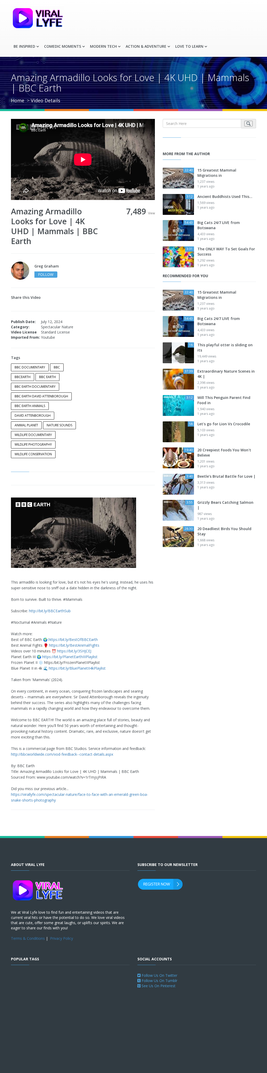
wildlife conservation (33, 454)
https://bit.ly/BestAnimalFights (74, 645)
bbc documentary (30, 367)
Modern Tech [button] (103, 46)
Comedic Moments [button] (62, 46)
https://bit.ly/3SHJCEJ (74, 650)
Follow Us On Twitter (159, 975)
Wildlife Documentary (33, 435)
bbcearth (23, 377)
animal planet (26, 425)
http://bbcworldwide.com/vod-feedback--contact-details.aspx (62, 754)
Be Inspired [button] (24, 46)
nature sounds (59, 425)
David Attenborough (33, 415)
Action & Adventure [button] (146, 46)
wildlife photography (33, 444)
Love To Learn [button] (189, 46)
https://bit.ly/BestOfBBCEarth (73, 639)
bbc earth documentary (35, 386)
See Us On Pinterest (158, 985)
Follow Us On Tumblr (159, 980)
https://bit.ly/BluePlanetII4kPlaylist (77, 668)
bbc (57, 367)
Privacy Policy (61, 938)
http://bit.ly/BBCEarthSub (50, 610)
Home (17, 100)
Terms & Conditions (28, 938)
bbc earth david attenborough (41, 396)
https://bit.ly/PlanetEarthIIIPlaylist (70, 656)
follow (45, 274)
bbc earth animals (30, 406)
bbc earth (47, 377)
